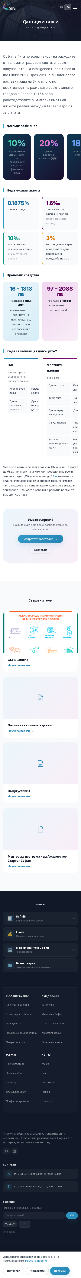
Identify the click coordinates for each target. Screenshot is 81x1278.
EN (61, 7)
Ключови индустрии (17, 1004)
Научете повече (36, 1260)
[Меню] (75, 7)
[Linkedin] (14, 1151)
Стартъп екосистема (53, 1023)
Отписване (9, 1231)
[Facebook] (6, 1151)
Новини (46, 1091)
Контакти (40, 549)
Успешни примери (52, 1042)
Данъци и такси (14, 1023)
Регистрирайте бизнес (18, 1014)
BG (68, 7)
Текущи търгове (15, 1063)
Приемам (60, 1270)
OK (72, 1215)
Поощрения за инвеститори (21, 1032)
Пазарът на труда (15, 1042)
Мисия (45, 1063)
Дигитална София (52, 1014)
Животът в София (52, 1032)
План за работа (14, 1073)
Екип (44, 1073)
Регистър (11, 1082)
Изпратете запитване (38, 539)
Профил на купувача (17, 1101)
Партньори (48, 1082)
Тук (55, 476)
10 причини (48, 1004)
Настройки (13, 1270)
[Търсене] (53, 7)
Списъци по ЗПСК (16, 1091)
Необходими (37, 1270)
